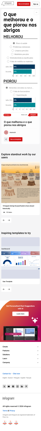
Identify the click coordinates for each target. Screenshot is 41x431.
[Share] (6, 139)
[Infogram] (7, 4)
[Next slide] (9, 220)
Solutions (6, 355)
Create (5, 347)
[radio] (20, 43)
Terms (5, 411)
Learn (5, 358)
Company (6, 362)
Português (17, 378)
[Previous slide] (4, 220)
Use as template (23, 4)
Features (6, 351)
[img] (24, 66)
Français (28, 378)
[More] (36, 12)
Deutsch (10, 378)
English (5, 378)
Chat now (16, 374)
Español (23, 378)
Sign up (35, 4)
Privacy (12, 411)
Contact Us (7, 374)
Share (8, 115)
